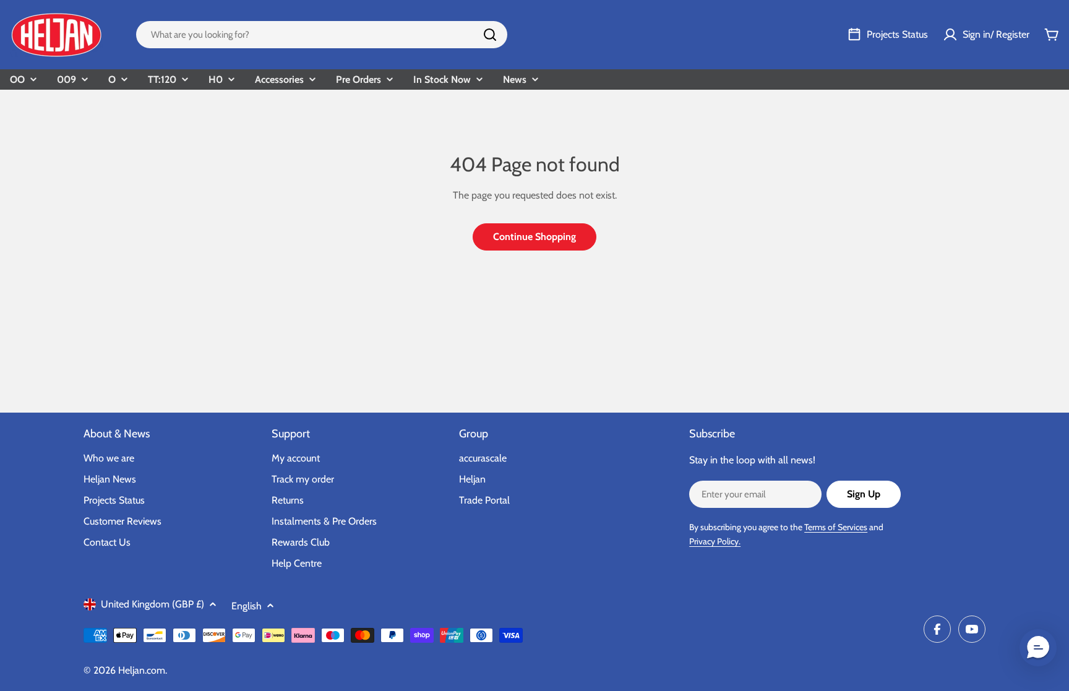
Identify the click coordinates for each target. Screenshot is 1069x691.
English (246, 606)
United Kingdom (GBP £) (152, 604)
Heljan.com (141, 670)
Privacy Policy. (715, 541)
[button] (1038, 647)
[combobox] (321, 34)
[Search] (490, 34)
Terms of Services (835, 527)
